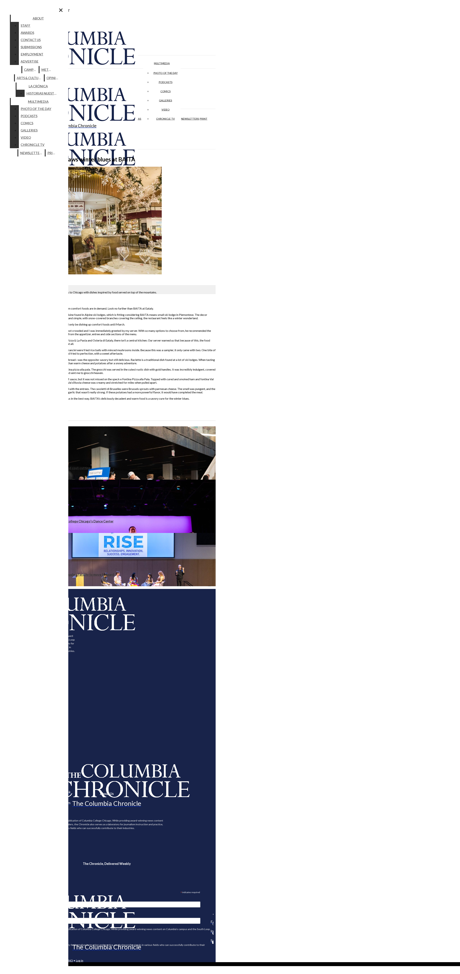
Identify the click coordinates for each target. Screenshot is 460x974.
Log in (79, 960)
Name (9, 915)
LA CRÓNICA (38, 86)
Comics (165, 91)
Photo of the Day (165, 72)
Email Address (14, 899)
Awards (27, 33)
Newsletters (190, 118)
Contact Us (31, 40)
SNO (70, 960)
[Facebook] (212, 914)
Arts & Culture (29, 78)
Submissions (31, 47)
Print (203, 118)
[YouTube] (212, 942)
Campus (30, 70)
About (38, 18)
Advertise (29, 61)
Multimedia (162, 63)
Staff (25, 25)
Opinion (54, 78)
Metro (47, 70)
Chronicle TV (165, 118)
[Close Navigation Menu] (61, 10)
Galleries (165, 100)
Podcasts (165, 82)
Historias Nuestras (43, 93)
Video (166, 109)
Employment (32, 54)
